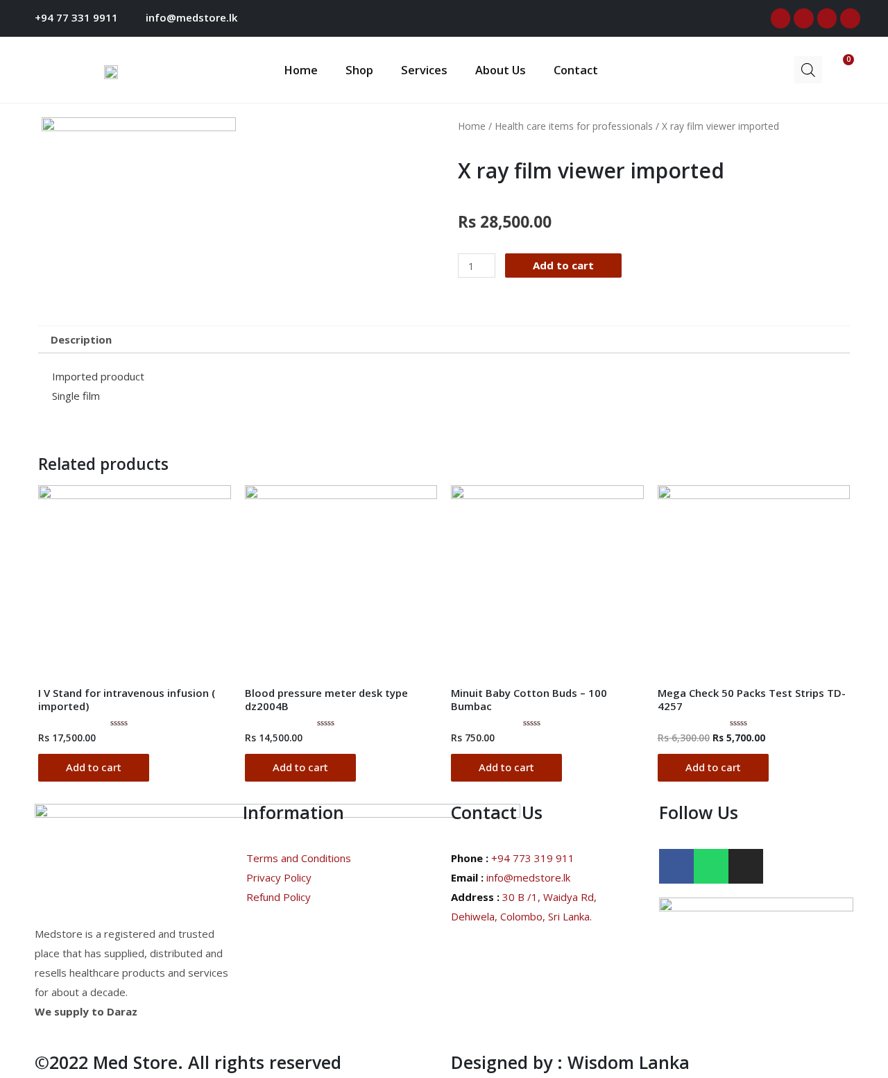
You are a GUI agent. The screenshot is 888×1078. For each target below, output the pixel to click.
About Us (500, 70)
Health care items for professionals (574, 126)
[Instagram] (827, 18)
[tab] (81, 339)
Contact (576, 70)
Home (301, 70)
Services (424, 70)
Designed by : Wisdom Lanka (570, 1062)
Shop (359, 70)
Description (81, 339)
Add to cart (563, 265)
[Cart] (838, 68)
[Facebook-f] (781, 18)
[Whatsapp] (850, 18)
